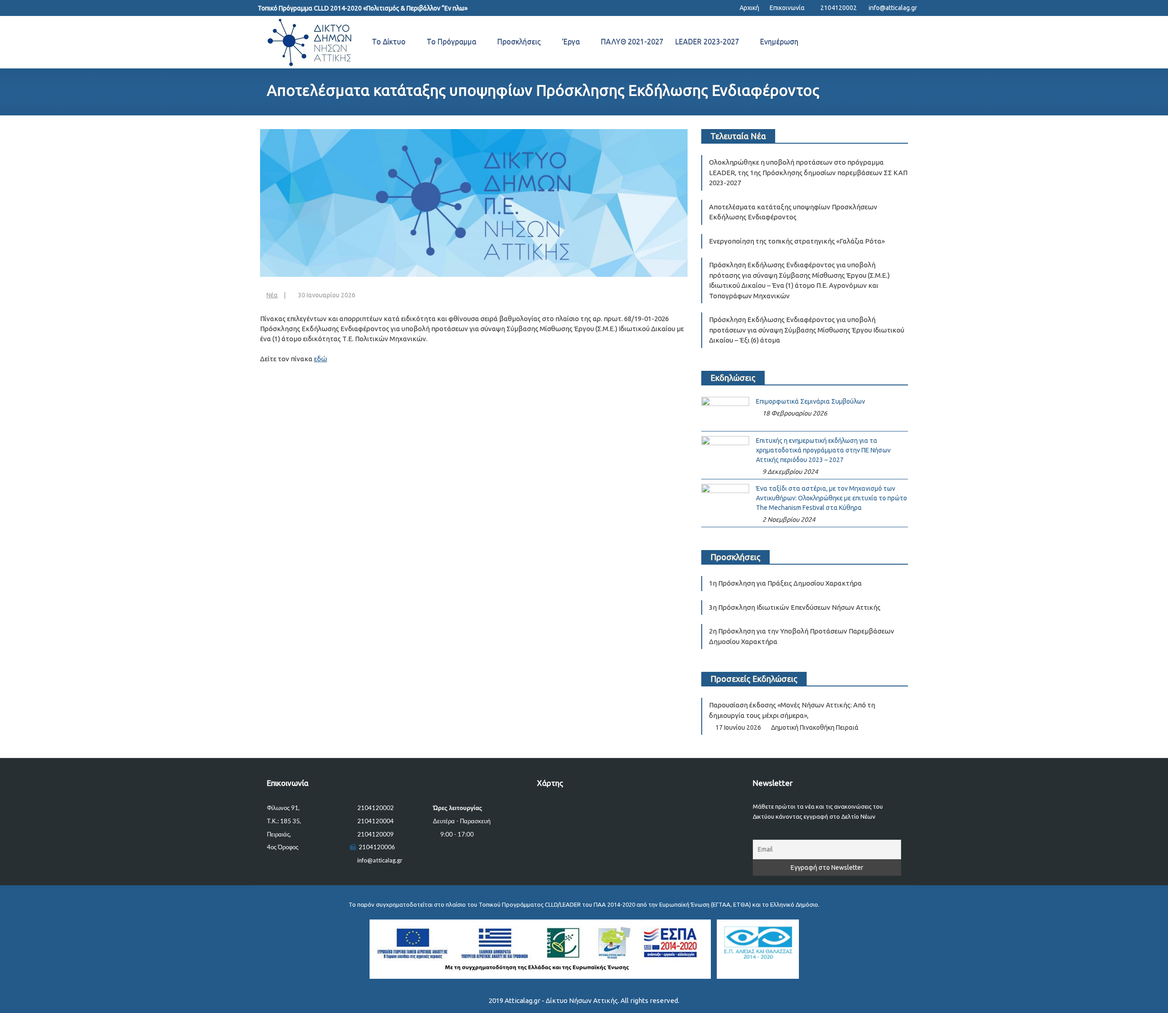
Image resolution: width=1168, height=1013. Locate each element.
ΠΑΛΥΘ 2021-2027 (632, 41)
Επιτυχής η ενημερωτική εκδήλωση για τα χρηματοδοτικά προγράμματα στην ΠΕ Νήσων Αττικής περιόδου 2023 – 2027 (823, 450)
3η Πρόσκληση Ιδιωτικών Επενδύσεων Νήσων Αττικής (795, 607)
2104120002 (838, 7)
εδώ (320, 359)
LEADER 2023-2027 (707, 41)
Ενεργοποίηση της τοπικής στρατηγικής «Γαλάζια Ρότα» (797, 241)
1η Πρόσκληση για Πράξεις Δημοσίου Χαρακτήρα (785, 583)
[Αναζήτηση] (904, 42)
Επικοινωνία (787, 7)
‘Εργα (571, 41)
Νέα (272, 295)
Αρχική (748, 7)
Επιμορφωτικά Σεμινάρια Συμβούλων (810, 401)
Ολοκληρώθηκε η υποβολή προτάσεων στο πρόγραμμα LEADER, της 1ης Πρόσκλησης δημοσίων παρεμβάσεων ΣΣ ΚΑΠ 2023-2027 (808, 172)
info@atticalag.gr (893, 7)
